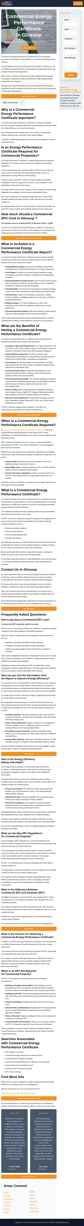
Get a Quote (27, 48)
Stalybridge (5, 1093)
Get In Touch (28, 754)
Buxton (6, 1192)
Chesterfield (8, 1199)
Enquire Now (28, 929)
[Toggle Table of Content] (21, 103)
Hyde (12, 1093)
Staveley (7, 1205)
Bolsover (7, 1209)
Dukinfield (24, 1093)
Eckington (7, 1202)
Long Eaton (34, 1208)
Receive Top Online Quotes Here (29, 415)
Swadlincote (34, 1211)
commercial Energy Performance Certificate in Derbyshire (23, 430)
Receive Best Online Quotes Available (29, 238)
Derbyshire (34, 1201)
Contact (78, 3)
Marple (17, 1093)
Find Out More (29, 608)
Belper (6, 1212)
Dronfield (7, 1196)
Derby (32, 1198)
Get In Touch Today (29, 96)
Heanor (32, 1195)
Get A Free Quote (29, 1176)
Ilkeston (32, 1205)
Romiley (32, 1093)
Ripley (32, 1191)
